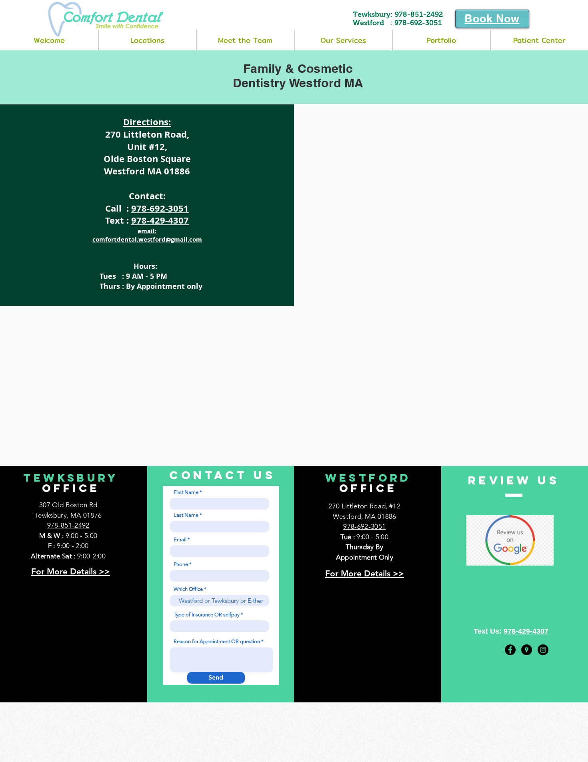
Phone (181, 564)
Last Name (186, 515)
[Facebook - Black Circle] (510, 649)
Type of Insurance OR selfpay (207, 614)
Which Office (188, 589)
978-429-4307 (160, 220)
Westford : (373, 23)
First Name (186, 492)
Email (180, 539)
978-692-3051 (418, 23)
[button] (147, 40)
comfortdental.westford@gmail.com (147, 239)
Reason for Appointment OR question (217, 641)
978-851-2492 (419, 14)
